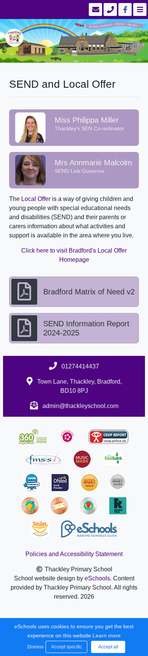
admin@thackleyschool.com (80, 406)
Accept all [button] (108, 647)
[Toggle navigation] (139, 9)
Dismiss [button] (34, 647)
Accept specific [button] (66, 647)
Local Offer (35, 199)
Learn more (107, 635)
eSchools (97, 578)
